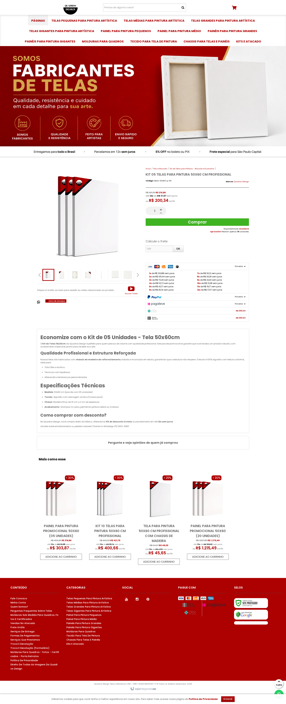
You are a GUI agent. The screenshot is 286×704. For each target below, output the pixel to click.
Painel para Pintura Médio (81, 619)
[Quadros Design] (70, 7)
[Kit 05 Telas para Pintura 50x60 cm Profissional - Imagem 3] (75, 275)
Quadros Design (241, 181)
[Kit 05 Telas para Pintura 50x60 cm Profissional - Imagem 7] (128, 275)
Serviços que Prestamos (25, 639)
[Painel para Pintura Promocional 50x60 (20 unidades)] (207, 517)
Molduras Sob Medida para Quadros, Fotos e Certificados (34, 617)
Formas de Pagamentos (25, 635)
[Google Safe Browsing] (251, 614)
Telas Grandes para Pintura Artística (88, 606)
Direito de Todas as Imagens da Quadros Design (34, 666)
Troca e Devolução (21, 644)
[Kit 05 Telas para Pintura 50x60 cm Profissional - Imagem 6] (114, 275)
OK (178, 249)
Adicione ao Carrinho (61, 557)
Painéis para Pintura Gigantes (84, 627)
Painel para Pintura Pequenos (83, 615)
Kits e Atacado (160, 168)
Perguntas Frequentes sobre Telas (31, 610)
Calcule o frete (156, 241)
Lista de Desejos (56, 301)
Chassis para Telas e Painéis (83, 639)
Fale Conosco (18, 598)
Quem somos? (19, 606)
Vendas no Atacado (22, 623)
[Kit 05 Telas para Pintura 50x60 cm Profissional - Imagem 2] (62, 275)
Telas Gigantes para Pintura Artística (88, 610)
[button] (131, 290)
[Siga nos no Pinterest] (148, 598)
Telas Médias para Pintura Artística (87, 602)
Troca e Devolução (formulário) (29, 648)
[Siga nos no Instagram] (137, 598)
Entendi (228, 699)
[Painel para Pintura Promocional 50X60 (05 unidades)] (61, 517)
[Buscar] (183, 7)
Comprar (197, 222)
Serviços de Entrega (22, 631)
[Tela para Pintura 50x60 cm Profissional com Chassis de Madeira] (159, 520)
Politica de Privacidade (24, 660)
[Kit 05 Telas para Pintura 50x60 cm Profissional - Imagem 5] (101, 275)
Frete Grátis (17, 627)
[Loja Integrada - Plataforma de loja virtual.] (143, 689)
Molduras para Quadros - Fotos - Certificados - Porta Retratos (34, 654)
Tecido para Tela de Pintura (83, 635)
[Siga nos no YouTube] (126, 598)
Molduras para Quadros (80, 631)
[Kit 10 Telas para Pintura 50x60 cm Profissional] (110, 517)
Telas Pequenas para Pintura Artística (89, 598)
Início (148, 168)
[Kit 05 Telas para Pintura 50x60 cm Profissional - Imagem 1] (48, 275)
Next (138, 273)
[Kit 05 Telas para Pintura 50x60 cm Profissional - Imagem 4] (88, 275)
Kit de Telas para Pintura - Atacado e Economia (192, 168)
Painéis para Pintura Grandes (83, 623)
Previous (39, 274)
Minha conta (18, 602)
